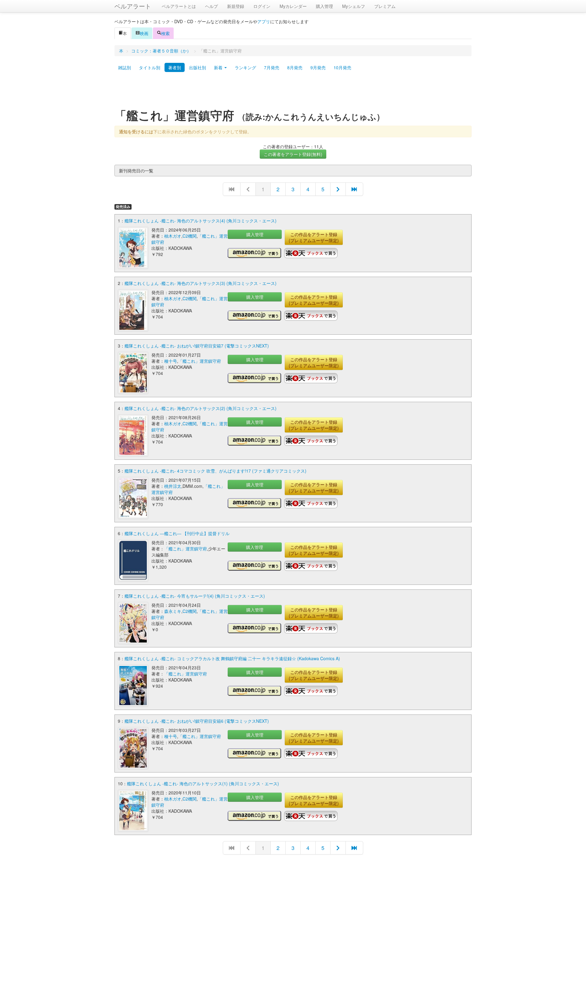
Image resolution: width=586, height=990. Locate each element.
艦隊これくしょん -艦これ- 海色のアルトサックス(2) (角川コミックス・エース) (201, 408)
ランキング (245, 67)
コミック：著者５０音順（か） (161, 51)
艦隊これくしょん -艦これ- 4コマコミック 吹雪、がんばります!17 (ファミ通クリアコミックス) (215, 471)
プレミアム (385, 6)
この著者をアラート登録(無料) (293, 154)
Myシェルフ (353, 6)
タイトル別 (149, 67)
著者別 (174, 67)
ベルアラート (132, 6)
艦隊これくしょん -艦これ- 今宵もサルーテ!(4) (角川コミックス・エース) (195, 596)
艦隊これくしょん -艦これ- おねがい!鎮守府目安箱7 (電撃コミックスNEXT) (197, 346)
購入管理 (324, 6)
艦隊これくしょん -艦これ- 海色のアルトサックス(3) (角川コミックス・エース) (201, 283)
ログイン (261, 6)
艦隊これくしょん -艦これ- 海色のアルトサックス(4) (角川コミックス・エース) (201, 221)
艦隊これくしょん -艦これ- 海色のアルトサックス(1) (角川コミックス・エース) (203, 783)
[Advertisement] (293, 92)
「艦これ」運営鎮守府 (199, 361)
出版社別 (197, 67)
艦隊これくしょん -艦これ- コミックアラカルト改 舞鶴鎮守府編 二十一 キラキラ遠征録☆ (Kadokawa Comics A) (232, 658)
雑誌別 (124, 67)
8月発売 (294, 67)
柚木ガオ (172, 236)
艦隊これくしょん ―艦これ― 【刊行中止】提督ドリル (177, 533)
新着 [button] (219, 67)
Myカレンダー (293, 6)
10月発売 (342, 67)
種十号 (170, 361)
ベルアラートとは (179, 6)
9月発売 (318, 67)
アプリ (263, 21)
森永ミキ (172, 611)
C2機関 (190, 236)
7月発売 (271, 67)
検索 (165, 33)
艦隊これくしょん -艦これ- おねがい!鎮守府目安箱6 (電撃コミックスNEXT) (197, 721)
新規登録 (235, 6)
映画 (144, 33)
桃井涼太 (172, 486)
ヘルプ (211, 6)
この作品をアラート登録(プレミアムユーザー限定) (314, 237)
